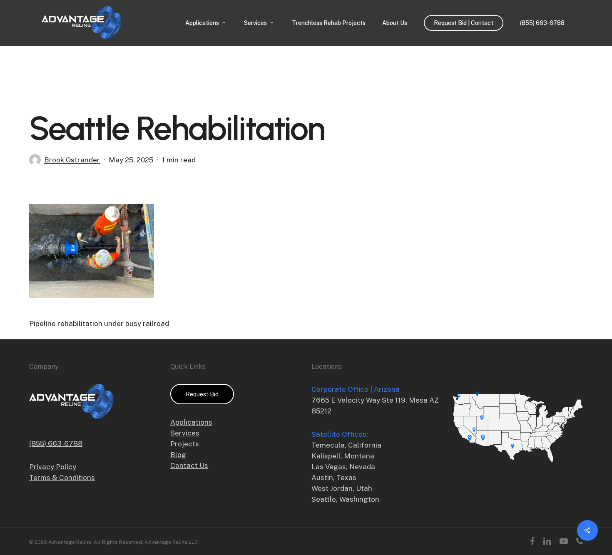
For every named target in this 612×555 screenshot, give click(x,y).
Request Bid (202, 394)
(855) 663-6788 (55, 443)
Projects (184, 444)
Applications (191, 422)
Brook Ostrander (72, 160)
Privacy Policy (52, 467)
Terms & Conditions (62, 477)
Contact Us (189, 465)
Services (184, 433)
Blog (178, 454)
